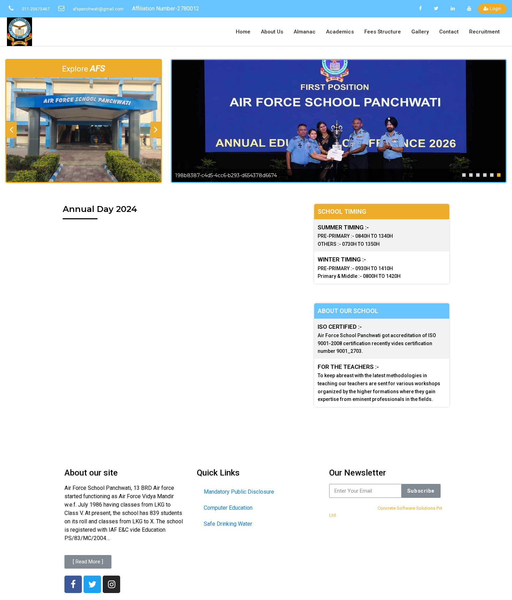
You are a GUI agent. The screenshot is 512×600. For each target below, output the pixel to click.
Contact (449, 32)
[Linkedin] (452, 8)
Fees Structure (382, 32)
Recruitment (484, 32)
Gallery (420, 32)
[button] (11, 130)
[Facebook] (420, 8)
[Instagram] (111, 584)
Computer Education (228, 507)
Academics (340, 32)
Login (495, 8)
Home (243, 32)
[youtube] (468, 8)
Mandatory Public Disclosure (239, 491)
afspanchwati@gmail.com (98, 9)
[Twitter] (92, 584)
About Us (272, 32)
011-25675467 (36, 9)
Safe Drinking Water (228, 524)
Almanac (305, 32)
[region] (83, 129)
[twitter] (436, 8)
